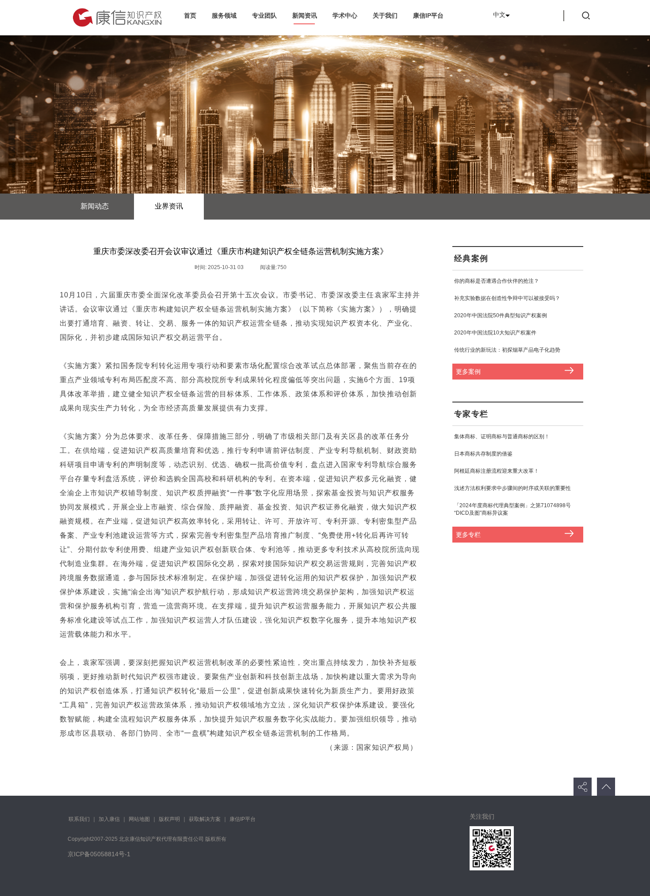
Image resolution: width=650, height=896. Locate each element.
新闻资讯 (304, 15)
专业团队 (264, 15)
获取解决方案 (205, 819)
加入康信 (109, 819)
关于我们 (385, 15)
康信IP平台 (428, 15)
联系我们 (79, 819)
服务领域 (224, 15)
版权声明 (169, 819)
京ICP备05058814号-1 (99, 854)
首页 (190, 15)
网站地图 (139, 819)
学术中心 (345, 15)
